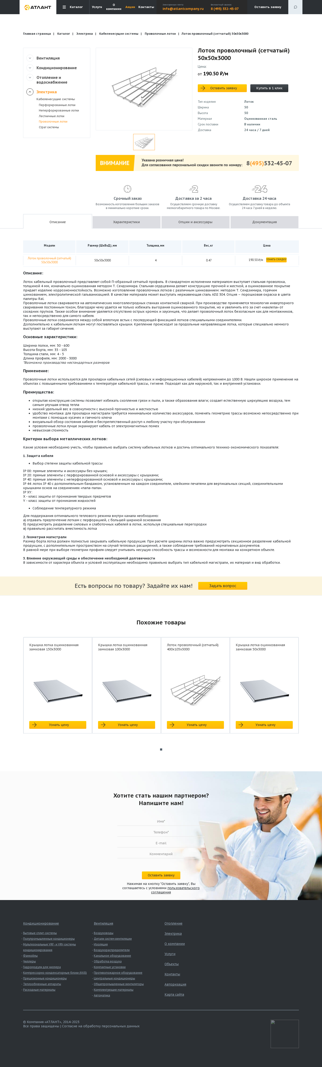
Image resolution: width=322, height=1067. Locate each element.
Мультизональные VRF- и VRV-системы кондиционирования (49, 947)
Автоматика (102, 995)
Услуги (97, 7)
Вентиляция (48, 58)
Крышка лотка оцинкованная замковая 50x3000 (260, 647)
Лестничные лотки (51, 116)
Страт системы (49, 127)
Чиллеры (29, 961)
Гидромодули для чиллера (42, 967)
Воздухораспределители (112, 950)
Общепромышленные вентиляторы (119, 984)
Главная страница (37, 33)
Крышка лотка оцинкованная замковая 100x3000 (122, 647)
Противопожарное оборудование (118, 972)
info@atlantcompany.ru (183, 9)
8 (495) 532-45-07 (225, 9)
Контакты (146, 7)
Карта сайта (174, 994)
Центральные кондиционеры (114, 978)
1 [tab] (161, 749)
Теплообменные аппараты (42, 984)
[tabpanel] (57, 689)
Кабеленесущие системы (118, 33)
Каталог (63, 33)
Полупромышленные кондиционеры (49, 938)
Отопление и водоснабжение (52, 80)
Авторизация (175, 984)
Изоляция (101, 944)
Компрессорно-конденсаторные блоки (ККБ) (55, 972)
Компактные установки (110, 967)
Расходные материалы (39, 989)
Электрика (84, 33)
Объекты (172, 964)
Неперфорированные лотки (59, 110)
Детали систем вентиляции (113, 938)
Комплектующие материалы (113, 989)
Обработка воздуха (108, 961)
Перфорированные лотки (57, 105)
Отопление (173, 923)
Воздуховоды (103, 933)
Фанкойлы (30, 955)
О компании (113, 7)
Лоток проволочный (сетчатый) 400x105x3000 (193, 647)
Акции (130, 7)
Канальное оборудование (112, 955)
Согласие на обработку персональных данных (101, 1026)
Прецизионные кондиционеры (45, 978)
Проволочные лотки (160, 33)
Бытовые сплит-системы (40, 933)
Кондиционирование (57, 67)
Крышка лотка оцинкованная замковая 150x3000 (53, 647)
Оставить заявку (267, 7)
